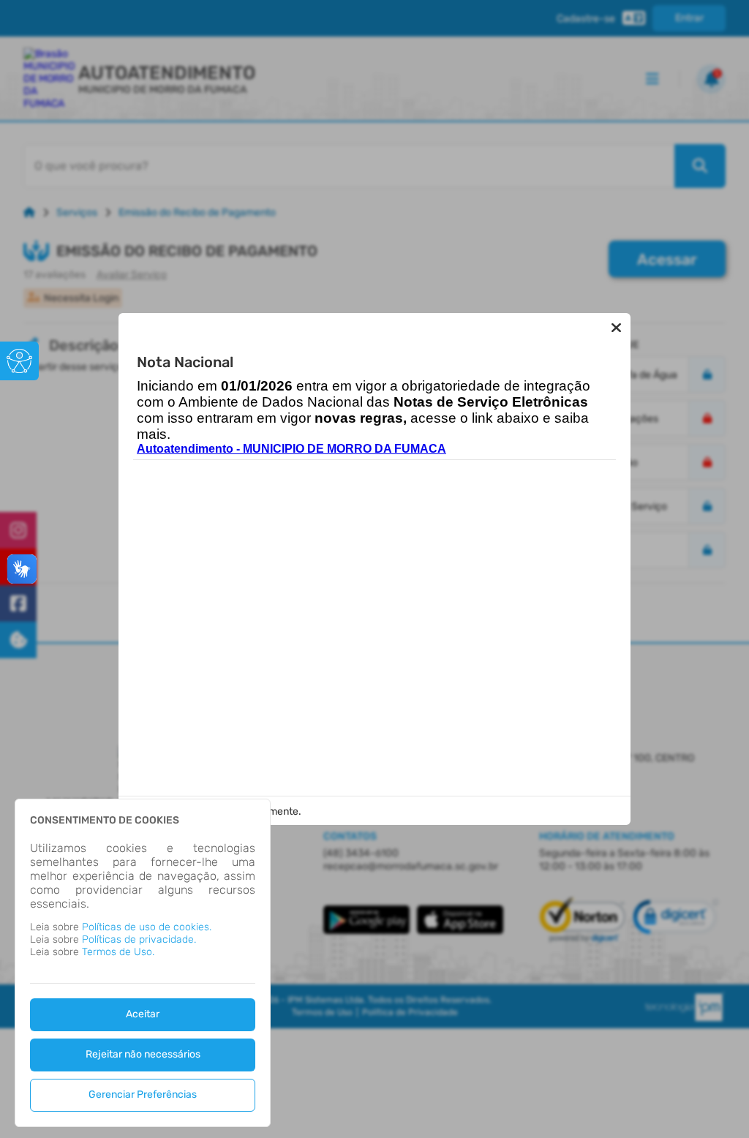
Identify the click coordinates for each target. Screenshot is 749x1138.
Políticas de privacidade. (139, 939)
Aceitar (142, 1014)
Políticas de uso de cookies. (146, 927)
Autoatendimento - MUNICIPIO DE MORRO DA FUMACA (291, 448)
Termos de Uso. (118, 952)
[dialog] (143, 963)
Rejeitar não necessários (143, 1054)
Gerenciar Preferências (143, 1094)
